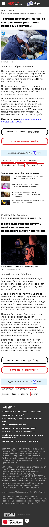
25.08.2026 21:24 (8, 215)
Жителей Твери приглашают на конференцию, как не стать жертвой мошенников (26, 194)
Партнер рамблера (24, 514)
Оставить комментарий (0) (24, 141)
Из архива (15, 269)
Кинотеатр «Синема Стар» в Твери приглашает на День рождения (25, 185)
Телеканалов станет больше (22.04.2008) (21, 120)
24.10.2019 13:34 (7, 10)
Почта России (7, 62)
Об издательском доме (15, 412)
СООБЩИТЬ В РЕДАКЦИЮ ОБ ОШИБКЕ (21, 441)
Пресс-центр (36, 412)
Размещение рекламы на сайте (19, 428)
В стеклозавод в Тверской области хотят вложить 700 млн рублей (28, 202)
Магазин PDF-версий (13, 415)
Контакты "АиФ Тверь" (14, 425)
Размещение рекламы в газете (18, 432)
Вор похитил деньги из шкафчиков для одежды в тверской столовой (27, 177)
